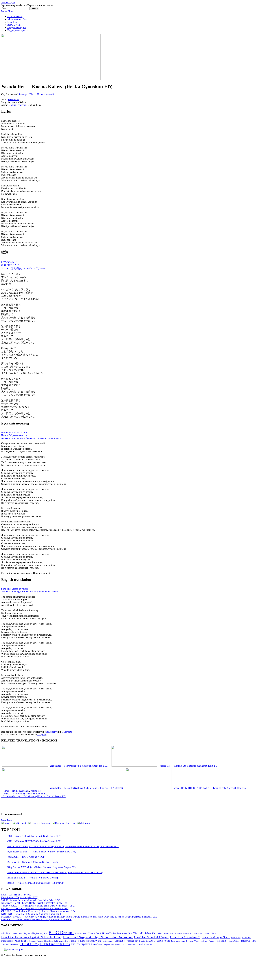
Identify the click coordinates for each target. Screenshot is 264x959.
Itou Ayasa (122, 933)
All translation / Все (17, 19)
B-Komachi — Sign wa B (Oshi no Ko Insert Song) (32, 862)
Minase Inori (246, 937)
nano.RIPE (63, 941)
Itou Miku (133, 933)
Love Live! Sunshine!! (185, 937)
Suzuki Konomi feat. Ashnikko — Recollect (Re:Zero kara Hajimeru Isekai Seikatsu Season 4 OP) (55, 872)
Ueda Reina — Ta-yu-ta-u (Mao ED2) (19, 897)
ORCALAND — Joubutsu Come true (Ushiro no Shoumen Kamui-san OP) (38, 911)
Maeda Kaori (235, 937)
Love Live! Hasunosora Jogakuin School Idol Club (31, 937)
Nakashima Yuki (51, 941)
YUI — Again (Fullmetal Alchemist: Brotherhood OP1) (34, 836)
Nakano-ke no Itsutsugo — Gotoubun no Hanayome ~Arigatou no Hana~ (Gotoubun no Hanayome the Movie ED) (63, 846)
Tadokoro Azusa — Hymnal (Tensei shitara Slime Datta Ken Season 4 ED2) (38, 905)
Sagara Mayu (150, 941)
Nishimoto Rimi (77, 941)
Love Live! (12, 22)
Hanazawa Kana (80, 933)
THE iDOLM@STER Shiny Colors (86, 944)
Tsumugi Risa (119, 944)
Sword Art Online (192, 941)
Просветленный (45, 94)
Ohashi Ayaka (93, 940)
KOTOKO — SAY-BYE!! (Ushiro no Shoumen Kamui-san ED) (32, 914)
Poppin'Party (132, 941)
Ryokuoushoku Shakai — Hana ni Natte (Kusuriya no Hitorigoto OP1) (41, 851)
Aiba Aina (5, 933)
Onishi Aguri (108, 941)
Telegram (41, 734)
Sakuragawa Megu (178, 941)
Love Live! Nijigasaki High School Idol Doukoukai (98, 937)
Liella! (206, 933)
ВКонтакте (52, 731)
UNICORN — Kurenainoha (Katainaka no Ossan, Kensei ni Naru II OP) (36, 919)
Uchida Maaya (131, 944)
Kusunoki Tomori (196, 933)
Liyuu (213, 933)
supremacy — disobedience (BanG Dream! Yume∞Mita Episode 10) (34, 903)
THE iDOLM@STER (10, 944)
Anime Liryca (8, 2)
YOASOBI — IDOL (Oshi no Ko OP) (26, 857)
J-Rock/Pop (145, 933)
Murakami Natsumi (36, 941)
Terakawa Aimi (248, 940)
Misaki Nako (7, 941)
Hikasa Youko (109, 933)
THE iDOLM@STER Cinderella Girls (45, 944)
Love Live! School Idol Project (151, 937)
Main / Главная (14, 16)
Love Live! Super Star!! (216, 937)
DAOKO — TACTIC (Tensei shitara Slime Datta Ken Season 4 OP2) (35, 908)
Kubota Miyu (168, 933)
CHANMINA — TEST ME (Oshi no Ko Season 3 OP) (34, 841)
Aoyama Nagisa (31, 933)
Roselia (142, 941)
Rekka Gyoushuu (18, 105)
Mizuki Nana (21, 940)
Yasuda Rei (13, 99)
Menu (4, 11)
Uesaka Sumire (145, 944)
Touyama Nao (108, 944)
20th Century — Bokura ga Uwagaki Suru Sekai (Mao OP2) (30, 900)
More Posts (6, 820)
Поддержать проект (17, 30)
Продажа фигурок (16, 27)
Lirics (6, 791)
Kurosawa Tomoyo (182, 933)
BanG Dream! (14, 24)
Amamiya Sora (16, 933)
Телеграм (67, 731)
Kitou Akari (157, 933)
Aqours (43, 933)
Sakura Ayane (163, 940)
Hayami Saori (94, 933)
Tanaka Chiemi (234, 941)
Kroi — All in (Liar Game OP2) (16, 894)
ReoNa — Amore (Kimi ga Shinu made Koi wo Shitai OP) (35, 883)
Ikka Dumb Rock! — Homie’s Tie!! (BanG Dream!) (32, 877)
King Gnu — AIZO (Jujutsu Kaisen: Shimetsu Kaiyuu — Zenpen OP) (41, 867)
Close (10, 11)
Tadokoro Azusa (207, 941)
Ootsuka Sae (120, 941)
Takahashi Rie (221, 941)
